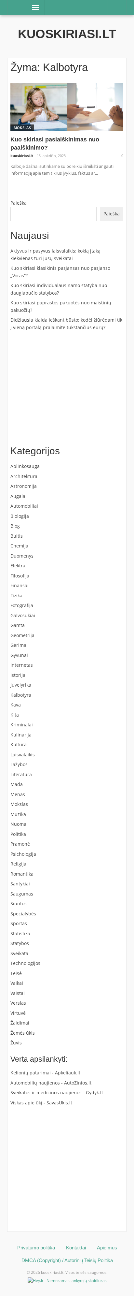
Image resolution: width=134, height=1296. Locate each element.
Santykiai (20, 884)
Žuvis (16, 1043)
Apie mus (107, 1247)
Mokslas (22, 127)
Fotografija (21, 605)
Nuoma (18, 824)
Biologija (19, 516)
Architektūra (23, 476)
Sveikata (19, 953)
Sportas (18, 923)
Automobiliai (24, 506)
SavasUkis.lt (59, 1102)
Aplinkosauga (25, 466)
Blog (15, 526)
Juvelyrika (20, 685)
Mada (16, 784)
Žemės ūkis (22, 1033)
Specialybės (23, 913)
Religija (18, 864)
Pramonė (20, 844)
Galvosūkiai (22, 615)
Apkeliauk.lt (67, 1073)
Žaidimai (19, 1023)
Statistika (20, 933)
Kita (14, 715)
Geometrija (22, 635)
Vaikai (16, 983)
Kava (15, 705)
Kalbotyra (20, 695)
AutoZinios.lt (77, 1083)
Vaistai (17, 993)
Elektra (17, 565)
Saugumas (21, 894)
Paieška (18, 203)
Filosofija (19, 576)
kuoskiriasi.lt (67, 34)
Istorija (17, 675)
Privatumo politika (36, 1247)
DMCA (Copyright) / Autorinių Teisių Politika (67, 1260)
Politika (18, 834)
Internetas (21, 665)
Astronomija (23, 486)
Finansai (19, 585)
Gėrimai (19, 645)
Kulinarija (21, 735)
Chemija (19, 546)
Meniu (33, 7)
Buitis (16, 536)
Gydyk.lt (94, 1092)
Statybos (19, 943)
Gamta (17, 625)
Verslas (18, 1003)
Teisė (16, 973)
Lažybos (19, 764)
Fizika (16, 595)
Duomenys (22, 556)
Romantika (22, 874)
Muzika (18, 814)
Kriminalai (21, 724)
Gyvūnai (19, 655)
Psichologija (23, 854)
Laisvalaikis (22, 754)
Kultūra (18, 744)
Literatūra (21, 774)
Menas (17, 794)
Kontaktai (76, 1247)
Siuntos (18, 903)
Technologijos (25, 963)
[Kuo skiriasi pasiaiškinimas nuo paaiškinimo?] (66, 106)
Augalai (18, 496)
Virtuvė (18, 1013)
